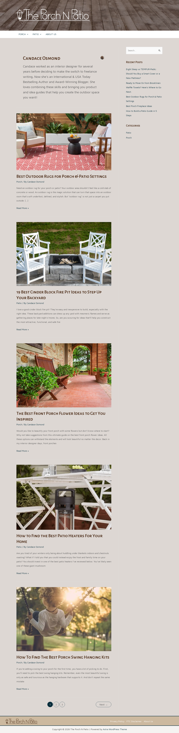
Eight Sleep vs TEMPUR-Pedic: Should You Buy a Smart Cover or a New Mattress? (143, 73)
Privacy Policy (117, 721)
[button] (27, 34)
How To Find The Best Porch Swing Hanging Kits (62, 657)
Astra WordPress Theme (115, 729)
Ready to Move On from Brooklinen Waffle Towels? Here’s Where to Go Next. (143, 87)
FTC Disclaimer (134, 721)
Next (103, 704)
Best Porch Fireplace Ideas (139, 106)
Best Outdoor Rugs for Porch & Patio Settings (61, 176)
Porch (19, 181)
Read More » (22, 208)
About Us (148, 721)
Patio (19, 303)
